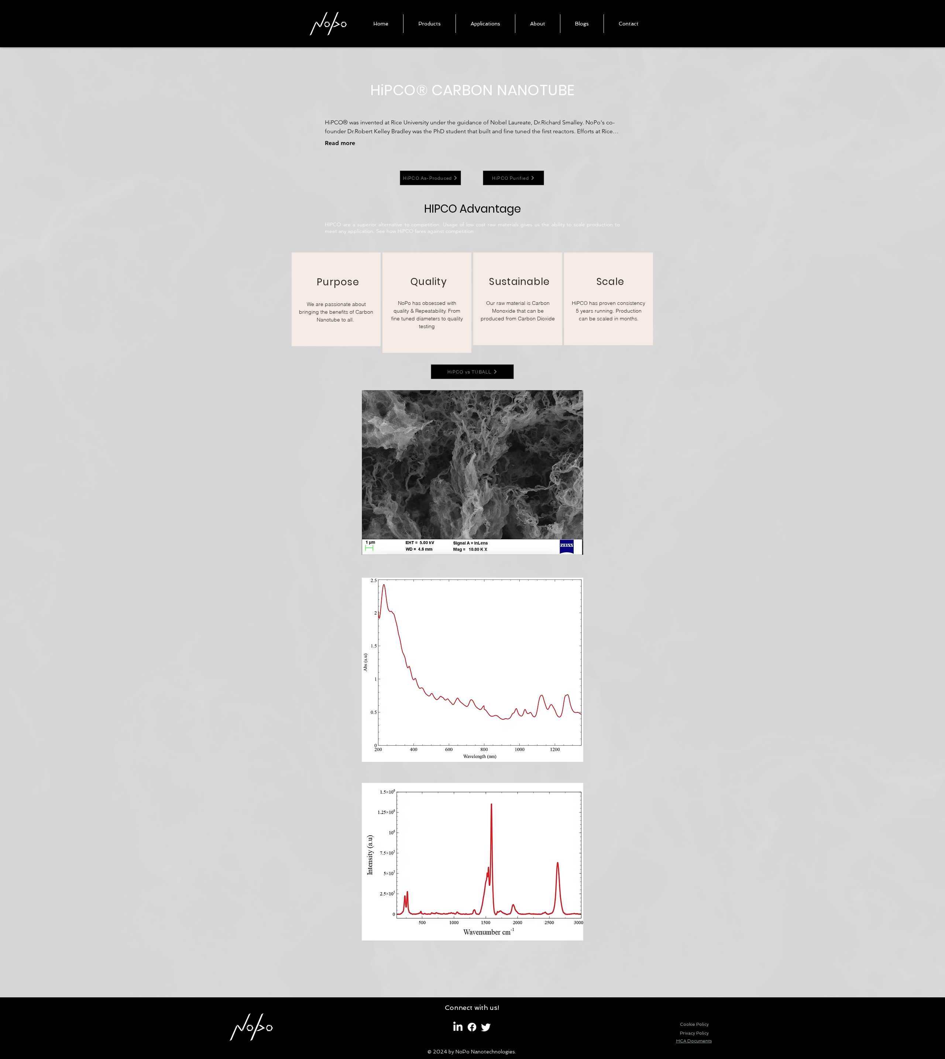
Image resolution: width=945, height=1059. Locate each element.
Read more (340, 143)
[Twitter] (486, 1027)
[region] (336, 299)
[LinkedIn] (458, 1027)
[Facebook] (472, 1027)
